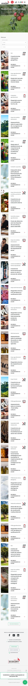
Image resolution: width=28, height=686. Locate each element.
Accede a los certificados (15, 639)
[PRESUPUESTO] (12, 2)
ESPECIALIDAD (5, 40)
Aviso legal (14, 668)
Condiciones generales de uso (14, 670)
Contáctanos (14, 646)
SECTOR (3, 44)
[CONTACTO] (16, 2)
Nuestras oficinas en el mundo (15, 641)
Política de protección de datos (14, 672)
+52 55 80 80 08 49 (14, 652)
